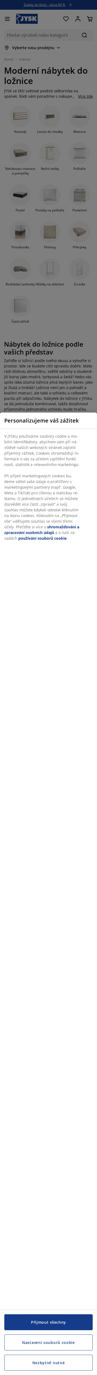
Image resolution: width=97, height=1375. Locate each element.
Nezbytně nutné (48, 1362)
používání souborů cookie (42, 538)
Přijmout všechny (48, 1322)
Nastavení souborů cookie (48, 1342)
